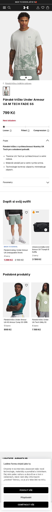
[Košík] (47, 7)
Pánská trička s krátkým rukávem (18, 83)
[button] (26, 77)
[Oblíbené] (42, 7)
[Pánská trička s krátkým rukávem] (3, 83)
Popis (5, 140)
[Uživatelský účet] (38, 7)
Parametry (8, 182)
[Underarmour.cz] (26, 7)
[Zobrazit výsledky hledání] (9, 7)
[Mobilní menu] (4, 7)
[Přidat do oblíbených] (26, 212)
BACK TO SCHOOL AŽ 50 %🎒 (26, 2)
